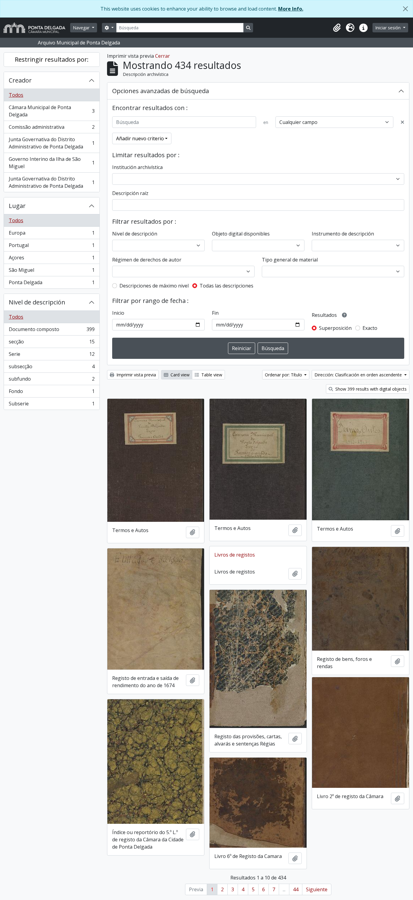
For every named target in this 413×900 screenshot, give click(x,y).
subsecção (51, 368)
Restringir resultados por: (52, 59)
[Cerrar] (405, 8)
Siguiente (316, 889)
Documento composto (51, 331)
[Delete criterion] (402, 122)
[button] (336, 27)
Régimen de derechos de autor (146, 259)
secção (51, 343)
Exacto (370, 328)
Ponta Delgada (51, 283)
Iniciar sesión (388, 28)
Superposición (335, 328)
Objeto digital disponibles (241, 233)
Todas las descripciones (226, 285)
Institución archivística (137, 167)
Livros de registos (234, 554)
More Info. (290, 8)
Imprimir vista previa (135, 375)
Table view (211, 375)
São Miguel (51, 271)
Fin (215, 313)
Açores (51, 259)
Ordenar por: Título (284, 375)
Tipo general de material (290, 259)
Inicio (118, 313)
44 (295, 889)
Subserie (51, 405)
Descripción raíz (130, 193)
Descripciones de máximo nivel (154, 285)
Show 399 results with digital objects (370, 389)
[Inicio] (37, 27)
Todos (16, 95)
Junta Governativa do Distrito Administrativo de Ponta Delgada (51, 143)
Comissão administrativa (51, 128)
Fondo (51, 393)
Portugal (51, 247)
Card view (179, 375)
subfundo (51, 380)
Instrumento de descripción (343, 233)
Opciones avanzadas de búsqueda (160, 91)
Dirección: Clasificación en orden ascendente (358, 375)
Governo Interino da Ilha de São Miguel (51, 163)
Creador (20, 80)
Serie (51, 355)
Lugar (17, 206)
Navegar (82, 28)
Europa (51, 234)
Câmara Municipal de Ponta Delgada (51, 111)
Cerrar (162, 56)
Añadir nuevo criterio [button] (140, 138)
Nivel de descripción (37, 302)
